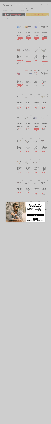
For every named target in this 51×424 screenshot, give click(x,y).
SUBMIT (35, 215)
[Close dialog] (44, 203)
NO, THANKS (35, 218)
